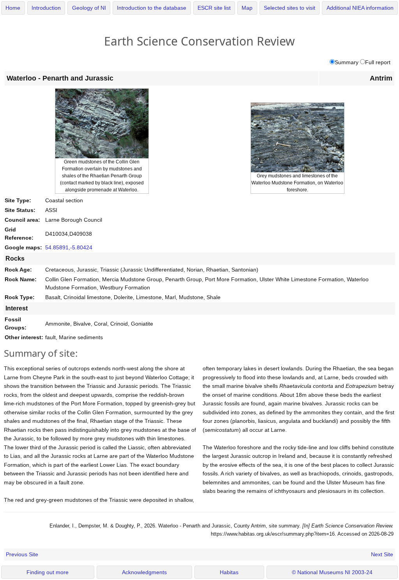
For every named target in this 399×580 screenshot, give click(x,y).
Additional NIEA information (360, 8)
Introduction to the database (151, 8)
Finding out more (47, 572)
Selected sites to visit (289, 8)
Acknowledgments (144, 572)
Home (12, 8)
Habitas (229, 572)
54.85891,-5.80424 (68, 247)
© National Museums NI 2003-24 (332, 572)
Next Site (382, 554)
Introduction (46, 8)
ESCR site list (214, 8)
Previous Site (22, 554)
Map (247, 8)
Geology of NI (89, 8)
